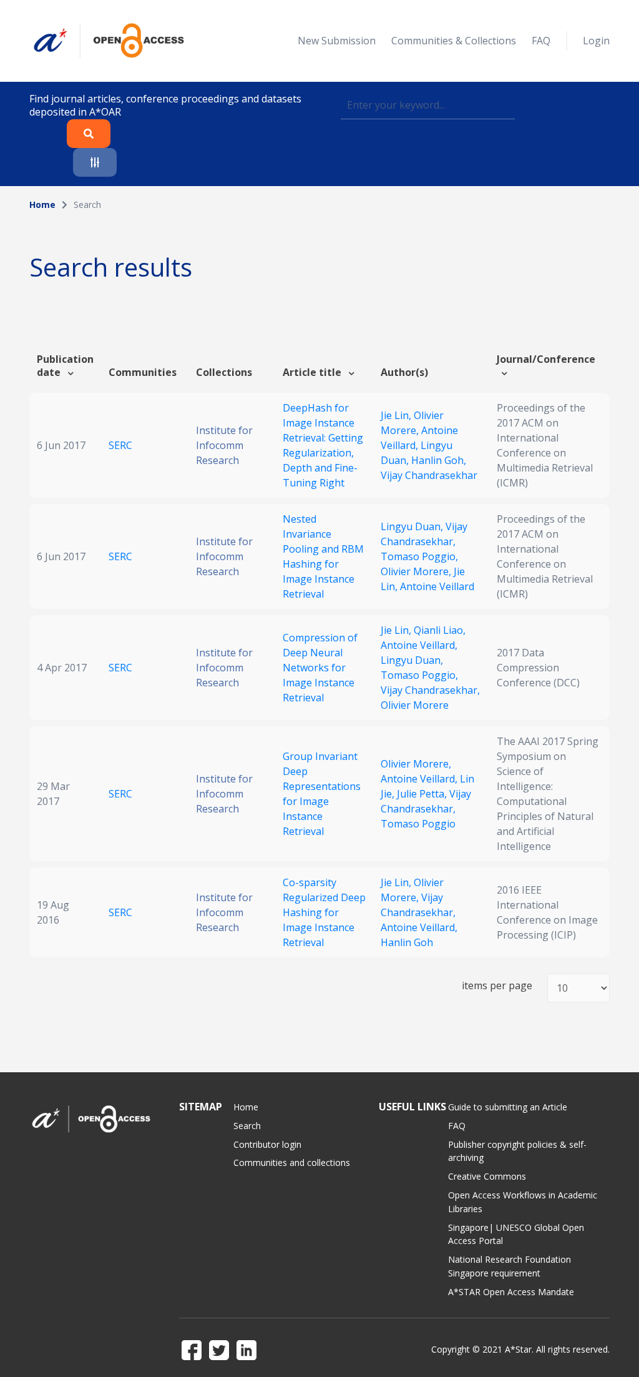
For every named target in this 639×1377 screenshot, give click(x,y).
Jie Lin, (397, 415)
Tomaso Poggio (418, 824)
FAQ (541, 40)
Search (247, 1126)
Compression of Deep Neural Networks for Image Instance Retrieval (320, 667)
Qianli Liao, (440, 630)
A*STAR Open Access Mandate (511, 1292)
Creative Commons (487, 1176)
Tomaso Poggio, (419, 556)
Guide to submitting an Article (507, 1107)
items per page (497, 985)
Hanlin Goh (407, 942)
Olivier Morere (415, 705)
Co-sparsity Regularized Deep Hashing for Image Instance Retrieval (324, 912)
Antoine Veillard (437, 586)
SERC (120, 445)
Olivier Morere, (417, 571)
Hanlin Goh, (438, 460)
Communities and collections (291, 1162)
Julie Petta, (423, 794)
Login (596, 40)
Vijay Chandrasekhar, (430, 690)
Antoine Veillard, (419, 645)
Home (42, 204)
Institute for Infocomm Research (224, 445)
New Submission (337, 40)
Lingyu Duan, (413, 526)
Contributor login (267, 1144)
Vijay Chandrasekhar (429, 475)
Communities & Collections (453, 40)
